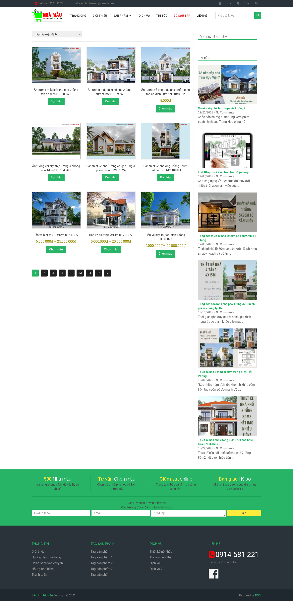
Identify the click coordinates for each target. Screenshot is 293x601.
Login (229, 3)
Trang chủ (78, 15)
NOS (258, 595)
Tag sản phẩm (100, 551)
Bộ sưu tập (182, 15)
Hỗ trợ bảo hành (43, 569)
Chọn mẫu (56, 249)
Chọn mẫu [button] (165, 108)
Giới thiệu (99, 15)
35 (98, 273)
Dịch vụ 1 (156, 563)
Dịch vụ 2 (156, 569)
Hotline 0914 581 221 (51, 3)
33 (80, 273)
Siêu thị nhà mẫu (42, 595)
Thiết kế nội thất (161, 551)
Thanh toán (39, 575)
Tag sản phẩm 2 (102, 563)
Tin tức (161, 15)
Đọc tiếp (56, 101)
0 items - (251, 3)
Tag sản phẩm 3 (102, 569)
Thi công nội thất (161, 557)
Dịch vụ (144, 15)
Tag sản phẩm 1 (102, 557)
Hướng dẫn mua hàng (46, 557)
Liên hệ (202, 15)
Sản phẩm (120, 15)
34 (89, 273)
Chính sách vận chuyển (47, 563)
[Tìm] (257, 15)
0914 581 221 (237, 554)
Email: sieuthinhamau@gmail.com (92, 3)
